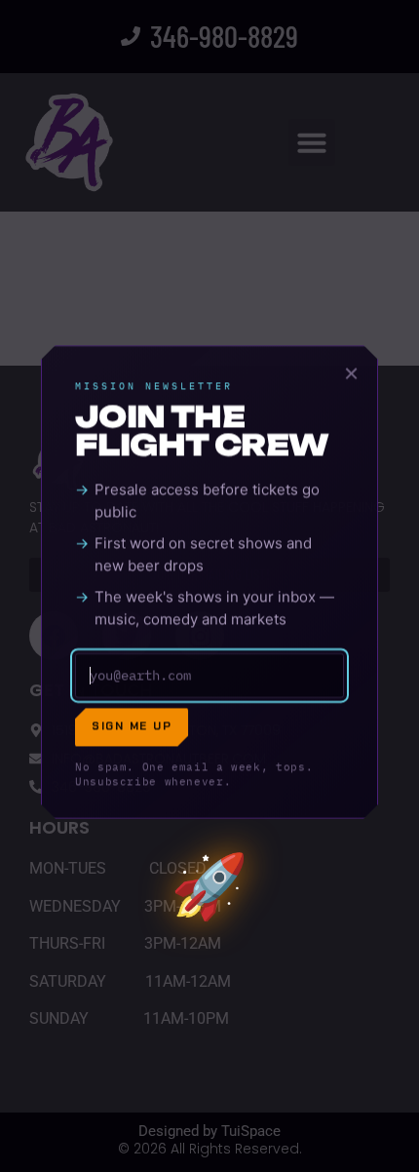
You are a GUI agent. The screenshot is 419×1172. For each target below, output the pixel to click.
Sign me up (131, 727)
